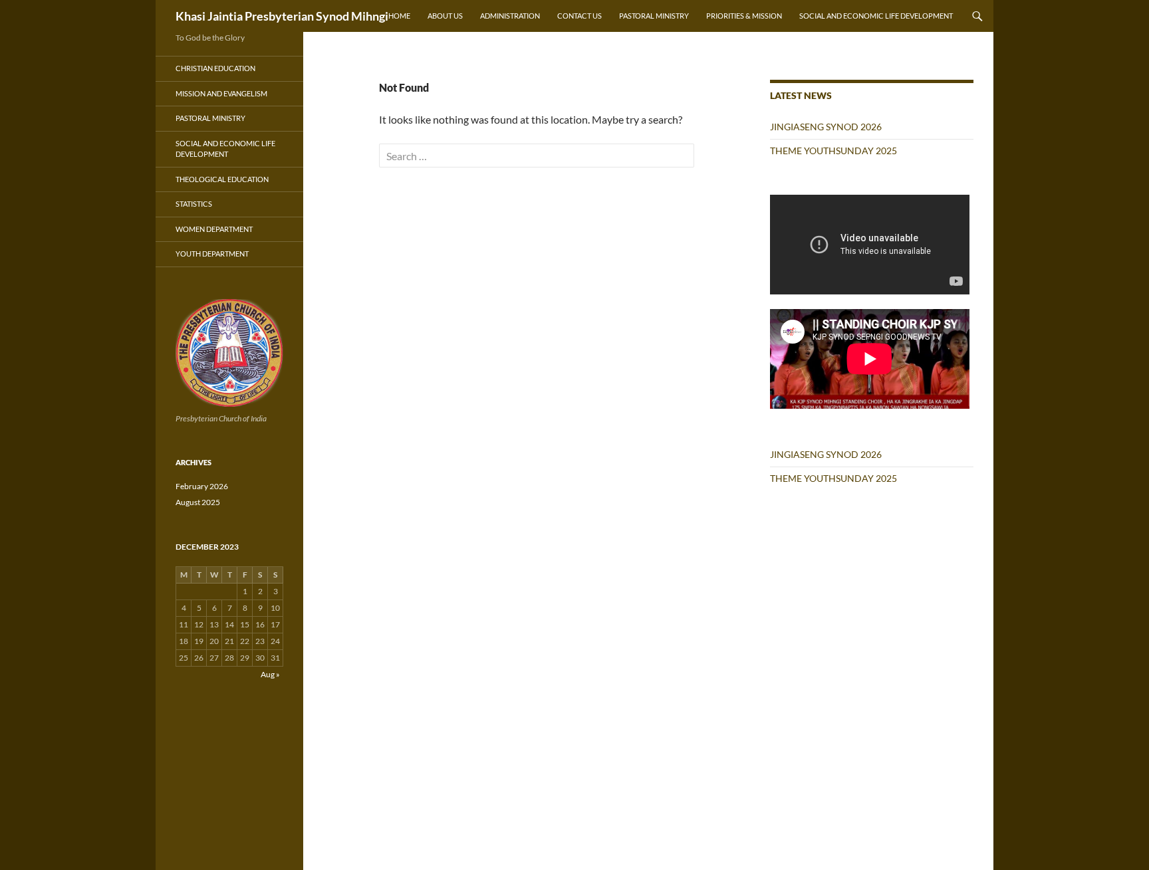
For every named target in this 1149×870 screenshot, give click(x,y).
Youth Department (212, 253)
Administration (510, 15)
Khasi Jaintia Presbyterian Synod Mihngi (282, 16)
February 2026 (202, 486)
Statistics (194, 203)
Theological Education (222, 179)
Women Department (214, 229)
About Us (445, 15)
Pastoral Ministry (654, 15)
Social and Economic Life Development (876, 15)
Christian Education (215, 68)
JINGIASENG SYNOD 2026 (826, 126)
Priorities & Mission (744, 15)
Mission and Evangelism (221, 93)
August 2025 (198, 502)
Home (399, 15)
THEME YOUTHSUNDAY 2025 (833, 150)
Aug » (270, 674)
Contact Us (579, 15)
